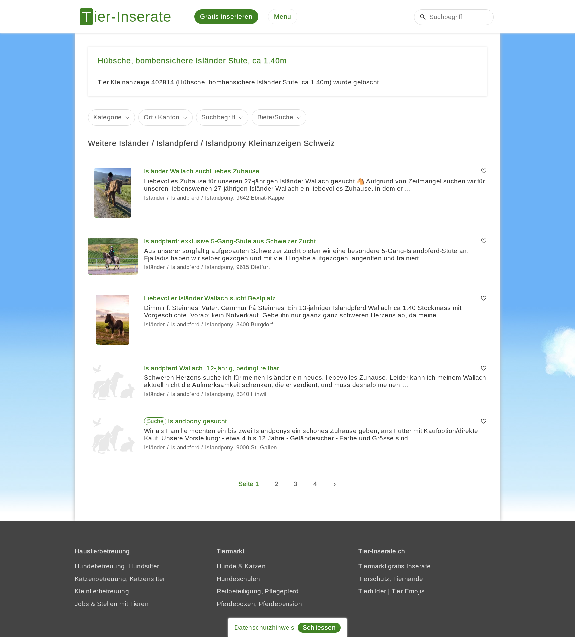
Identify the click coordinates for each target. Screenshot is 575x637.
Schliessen (319, 627)
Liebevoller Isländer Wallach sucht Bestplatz (210, 298)
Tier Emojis (408, 591)
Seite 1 (248, 483)
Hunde (227, 566)
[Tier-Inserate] (129, 16)
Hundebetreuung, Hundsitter (117, 566)
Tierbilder (372, 591)
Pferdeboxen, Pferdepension (259, 603)
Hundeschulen (238, 578)
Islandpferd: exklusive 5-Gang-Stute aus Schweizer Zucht (230, 241)
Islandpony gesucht (197, 421)
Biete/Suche (275, 117)
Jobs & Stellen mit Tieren (112, 603)
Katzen (255, 566)
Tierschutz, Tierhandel (391, 578)
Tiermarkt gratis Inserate (394, 566)
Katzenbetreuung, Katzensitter (120, 578)
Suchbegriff (218, 117)
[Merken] (483, 171)
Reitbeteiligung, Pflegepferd (258, 591)
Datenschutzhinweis (264, 627)
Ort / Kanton (162, 117)
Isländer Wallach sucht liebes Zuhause (202, 171)
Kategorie (107, 117)
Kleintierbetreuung (102, 591)
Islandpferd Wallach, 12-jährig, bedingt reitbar (211, 368)
